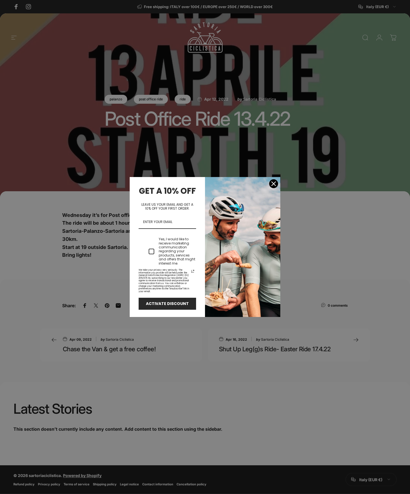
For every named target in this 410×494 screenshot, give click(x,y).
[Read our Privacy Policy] (192, 271)
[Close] (273, 183)
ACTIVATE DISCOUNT (167, 303)
